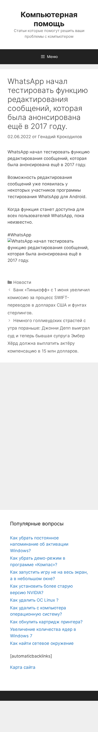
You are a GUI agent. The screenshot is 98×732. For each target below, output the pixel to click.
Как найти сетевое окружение (42, 643)
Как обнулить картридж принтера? (46, 621)
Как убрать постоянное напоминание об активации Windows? (39, 544)
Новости (22, 282)
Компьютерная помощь (49, 19)
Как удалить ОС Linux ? (34, 600)
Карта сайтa (22, 667)
